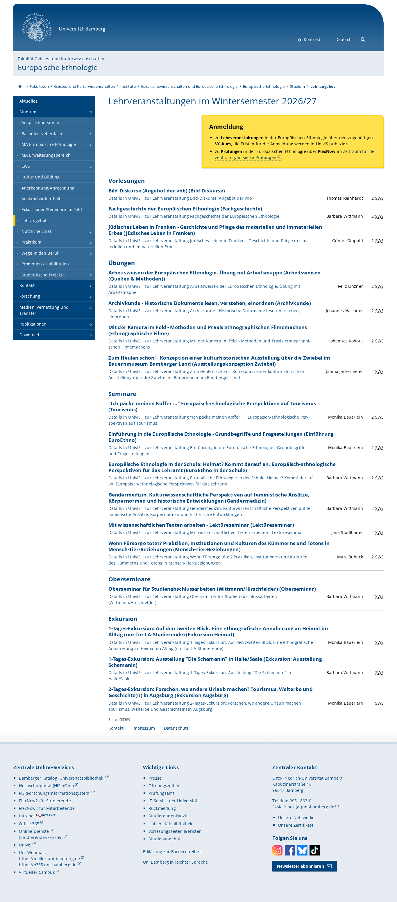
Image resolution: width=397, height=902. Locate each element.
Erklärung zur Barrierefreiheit (172, 851)
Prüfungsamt (161, 793)
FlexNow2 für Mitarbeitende (47, 808)
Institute (127, 86)
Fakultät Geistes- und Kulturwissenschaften (61, 58)
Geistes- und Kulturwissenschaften (84, 86)
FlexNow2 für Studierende (45, 800)
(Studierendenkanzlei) (40, 837)
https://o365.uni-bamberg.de (47, 864)
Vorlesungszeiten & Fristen (175, 831)
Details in (180, 198)
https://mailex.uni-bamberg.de (49, 858)
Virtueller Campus (37, 872)
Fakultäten (39, 86)
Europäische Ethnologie (58, 67)
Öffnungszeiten (164, 785)
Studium (297, 86)
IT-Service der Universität (174, 800)
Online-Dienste (34, 831)
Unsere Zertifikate (296, 825)
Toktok (315, 850)
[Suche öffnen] (363, 38)
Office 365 (29, 823)
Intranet (27, 816)
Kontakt (116, 728)
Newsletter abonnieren (300, 866)
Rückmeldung (162, 808)
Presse (155, 778)
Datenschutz (176, 728)
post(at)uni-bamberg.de (311, 807)
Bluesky (302, 850)
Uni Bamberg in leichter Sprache (175, 862)
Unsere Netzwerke (296, 817)
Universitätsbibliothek (170, 823)
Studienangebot (164, 839)
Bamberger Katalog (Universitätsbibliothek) (61, 778)
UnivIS (25, 845)
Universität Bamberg (42, 45)
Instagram (277, 850)
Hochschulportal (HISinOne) (46, 785)
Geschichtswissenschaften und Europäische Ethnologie (189, 86)
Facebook (290, 850)
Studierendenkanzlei (169, 816)
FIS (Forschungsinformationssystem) (54, 793)
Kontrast (311, 39)
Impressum (144, 728)
